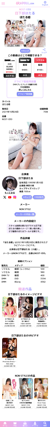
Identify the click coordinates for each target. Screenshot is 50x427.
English (45, 5)
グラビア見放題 (25, 94)
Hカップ (25, 50)
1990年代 (38, 197)
